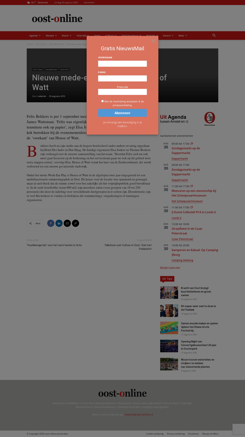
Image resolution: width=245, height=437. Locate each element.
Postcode (122, 86)
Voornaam (105, 57)
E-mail (102, 72)
